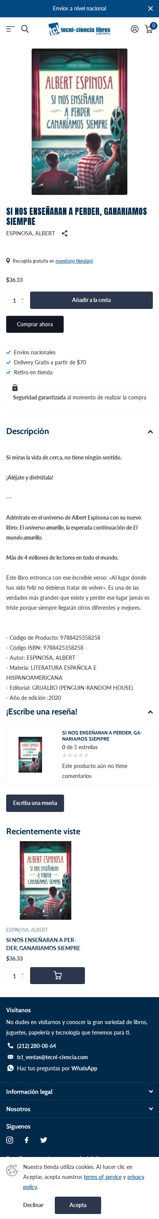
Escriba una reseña (35, 803)
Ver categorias (10, 29)
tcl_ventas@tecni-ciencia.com (52, 1057)
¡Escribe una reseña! (42, 711)
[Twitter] (43, 1140)
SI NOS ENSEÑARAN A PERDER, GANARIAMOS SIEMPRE (43, 944)
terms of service (103, 1177)
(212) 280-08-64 (36, 1046)
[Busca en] (25, 29)
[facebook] (27, 1140)
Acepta (77, 1205)
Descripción (27, 431)
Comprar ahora (35, 324)
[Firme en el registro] (135, 29)
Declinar (33, 1205)
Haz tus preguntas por (57, 1068)
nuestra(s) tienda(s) (74, 261)
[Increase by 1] (24, 294)
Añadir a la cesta (91, 300)
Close (150, 8)
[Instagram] (9, 1140)
